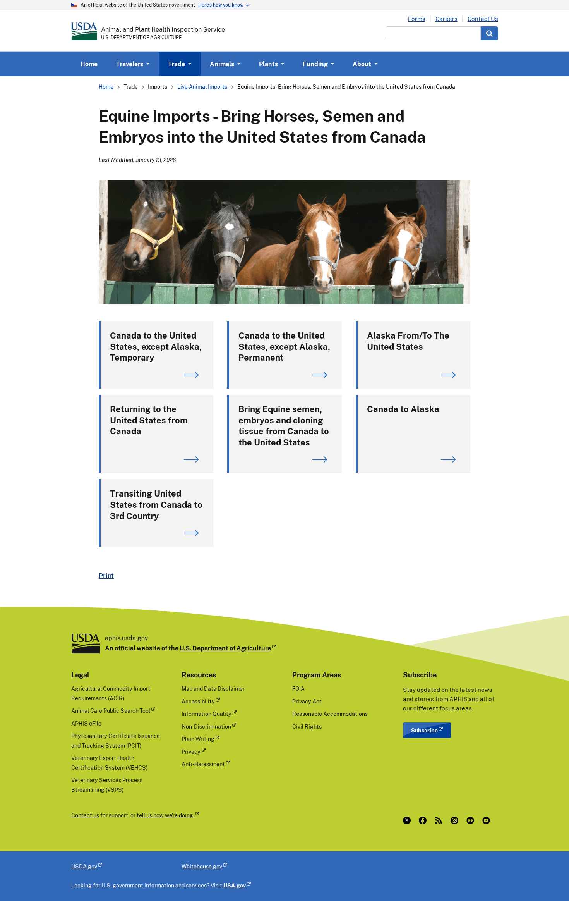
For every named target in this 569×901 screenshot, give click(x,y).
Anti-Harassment (203, 764)
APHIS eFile (86, 723)
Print (106, 575)
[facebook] (424, 820)
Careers (446, 19)
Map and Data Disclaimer (213, 688)
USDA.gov (84, 866)
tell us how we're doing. (165, 815)
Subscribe (424, 730)
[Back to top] (547, 879)
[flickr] (472, 820)
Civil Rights (307, 726)
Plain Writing (198, 739)
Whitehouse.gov (202, 866)
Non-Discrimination (206, 726)
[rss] (440, 820)
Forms (416, 19)
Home (89, 64)
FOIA (298, 688)
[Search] (489, 33)
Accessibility (198, 701)
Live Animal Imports (202, 86)
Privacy (191, 751)
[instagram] (456, 820)
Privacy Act (307, 701)
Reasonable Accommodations (330, 713)
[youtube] (488, 820)
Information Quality (206, 713)
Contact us (85, 815)
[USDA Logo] (84, 31)
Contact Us (483, 19)
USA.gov (234, 885)
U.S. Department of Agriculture (225, 648)
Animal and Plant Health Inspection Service (163, 29)
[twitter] (408, 820)
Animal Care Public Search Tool (110, 710)
